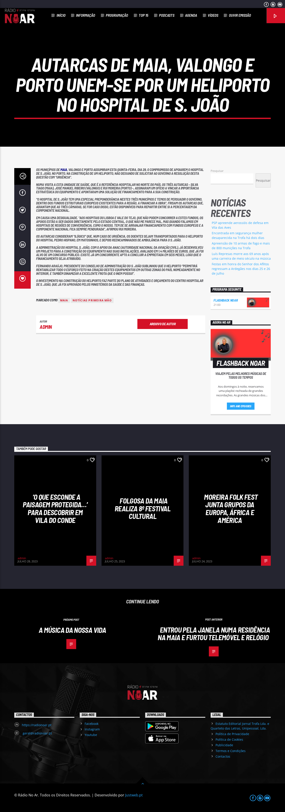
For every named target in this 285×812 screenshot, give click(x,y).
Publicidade (224, 745)
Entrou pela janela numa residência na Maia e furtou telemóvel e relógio (214, 633)
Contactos (223, 756)
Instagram (92, 729)
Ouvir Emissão (240, 15)
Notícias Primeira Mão (92, 300)
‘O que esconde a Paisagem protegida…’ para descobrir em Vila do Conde (55, 508)
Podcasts (166, 15)
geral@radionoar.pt (37, 733)
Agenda (191, 15)
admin (46, 327)
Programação (117, 15)
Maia (64, 300)
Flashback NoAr (226, 300)
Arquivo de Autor (163, 324)
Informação (85, 15)
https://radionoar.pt (36, 725)
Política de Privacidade (232, 734)
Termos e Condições (231, 751)
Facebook (91, 724)
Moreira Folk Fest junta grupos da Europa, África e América (231, 508)
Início (61, 15)
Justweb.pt (134, 795)
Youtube (91, 735)
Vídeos (213, 15)
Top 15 (143, 15)
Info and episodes (240, 406)
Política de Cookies (229, 739)
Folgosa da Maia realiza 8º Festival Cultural (142, 508)
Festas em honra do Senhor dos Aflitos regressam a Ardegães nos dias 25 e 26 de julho (241, 268)
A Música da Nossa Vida (72, 630)
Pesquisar (217, 171)
